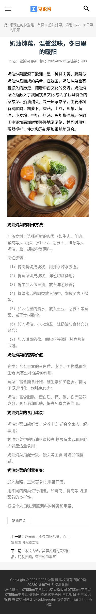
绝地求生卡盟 (51, 594)
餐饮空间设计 (22, 599)
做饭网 (34, 594)
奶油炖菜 (15, 74)
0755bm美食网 (33, 590)
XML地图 (62, 585)
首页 (40, 25)
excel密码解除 (45, 599)
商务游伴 (63, 599)
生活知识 (69, 594)
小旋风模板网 (56, 590)
